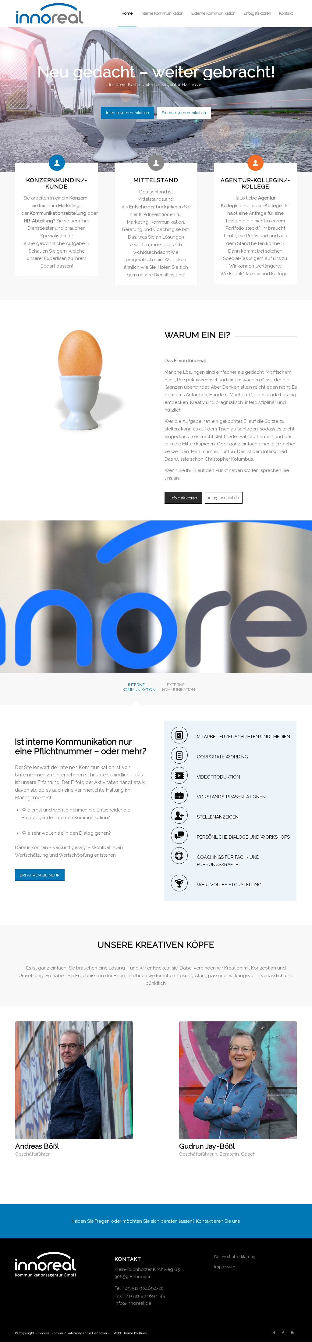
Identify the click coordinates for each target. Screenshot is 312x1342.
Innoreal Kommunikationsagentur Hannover (72, 1333)
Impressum (224, 1267)
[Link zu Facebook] (283, 1332)
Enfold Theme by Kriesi (129, 1333)
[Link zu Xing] (273, 1332)
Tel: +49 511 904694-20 (139, 1288)
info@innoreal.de (133, 1303)
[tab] (136, 691)
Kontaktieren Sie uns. (218, 1221)
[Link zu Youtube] (292, 1332)
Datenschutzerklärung (234, 1256)
